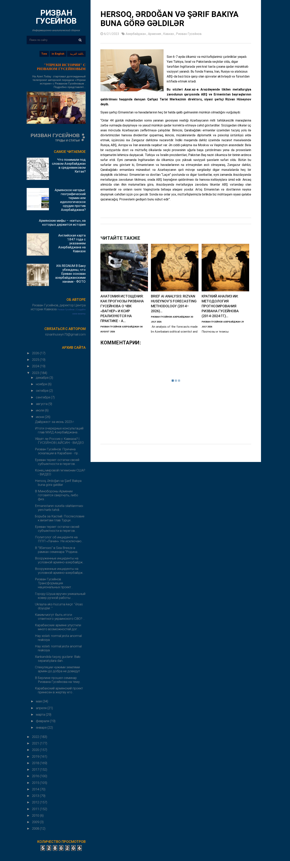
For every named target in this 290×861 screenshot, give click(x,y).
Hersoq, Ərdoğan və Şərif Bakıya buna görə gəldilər (58, 483)
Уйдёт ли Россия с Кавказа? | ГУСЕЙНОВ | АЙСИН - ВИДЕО (59, 441)
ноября (42, 384)
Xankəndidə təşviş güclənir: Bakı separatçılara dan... (57, 659)
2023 (36, 373)
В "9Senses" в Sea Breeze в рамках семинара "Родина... (57, 550)
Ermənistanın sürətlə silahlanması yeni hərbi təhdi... (59, 508)
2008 (36, 828)
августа (42, 404)
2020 (36, 750)
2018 (36, 763)
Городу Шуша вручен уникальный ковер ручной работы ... (60, 596)
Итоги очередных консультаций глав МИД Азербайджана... (59, 430)
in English (58, 53)
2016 (36, 776)
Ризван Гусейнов (65, 309)
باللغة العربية (77, 53)
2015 (36, 783)
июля (40, 410)
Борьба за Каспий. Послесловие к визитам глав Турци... (59, 518)
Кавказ (169, 34)
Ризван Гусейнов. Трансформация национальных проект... (54, 583)
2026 (36, 353)
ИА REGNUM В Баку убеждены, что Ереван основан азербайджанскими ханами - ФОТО (70, 273)
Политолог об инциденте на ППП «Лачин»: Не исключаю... (59, 539)
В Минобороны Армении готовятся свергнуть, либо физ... (56, 495)
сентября (43, 397)
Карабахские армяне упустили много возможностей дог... (58, 627)
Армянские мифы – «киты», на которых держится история (62, 222)
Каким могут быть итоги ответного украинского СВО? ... (60, 617)
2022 (36, 737)
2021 (36, 743)
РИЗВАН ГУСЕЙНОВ (56, 17)
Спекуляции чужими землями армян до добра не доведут (57, 669)
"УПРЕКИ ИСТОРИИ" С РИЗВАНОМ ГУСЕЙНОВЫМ (61, 67)
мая (39, 701)
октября (42, 391)
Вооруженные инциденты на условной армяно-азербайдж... (59, 560)
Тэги (44, 53)
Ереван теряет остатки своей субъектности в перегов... (57, 462)
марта (41, 714)
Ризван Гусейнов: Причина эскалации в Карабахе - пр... (57, 451)
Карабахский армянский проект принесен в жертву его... (59, 690)
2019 (36, 756)
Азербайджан (136, 34)
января (41, 727)
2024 (36, 366)
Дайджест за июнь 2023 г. (55, 422)
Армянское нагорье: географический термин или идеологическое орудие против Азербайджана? (70, 200)
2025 (36, 360)
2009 (36, 822)
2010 (36, 815)
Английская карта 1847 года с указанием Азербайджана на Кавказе (72, 243)
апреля (41, 708)
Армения (155, 34)
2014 (36, 789)
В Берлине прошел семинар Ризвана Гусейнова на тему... (58, 680)
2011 (36, 809)
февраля (43, 721)
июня (40, 417)
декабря (42, 378)
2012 (36, 802)
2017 (36, 769)
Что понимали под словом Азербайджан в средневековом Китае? (69, 165)
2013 (36, 796)
